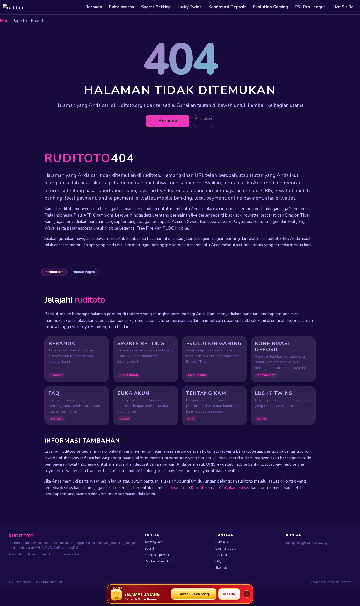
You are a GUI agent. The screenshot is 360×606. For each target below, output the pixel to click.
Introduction (54, 272)
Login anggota (225, 548)
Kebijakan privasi (157, 555)
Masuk (229, 594)
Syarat (149, 548)
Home (6, 21)
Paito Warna (121, 7)
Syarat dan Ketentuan (190, 487)
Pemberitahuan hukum (160, 561)
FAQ (218, 561)
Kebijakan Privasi (234, 487)
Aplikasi (221, 555)
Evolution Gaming (270, 7)
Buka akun (203, 118)
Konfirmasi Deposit (227, 7)
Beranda (93, 7)
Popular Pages (83, 272)
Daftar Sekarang (193, 594)
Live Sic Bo (343, 7)
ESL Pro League (310, 7)
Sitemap (221, 568)
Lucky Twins (190, 7)
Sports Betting (156, 7)
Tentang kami (154, 542)
